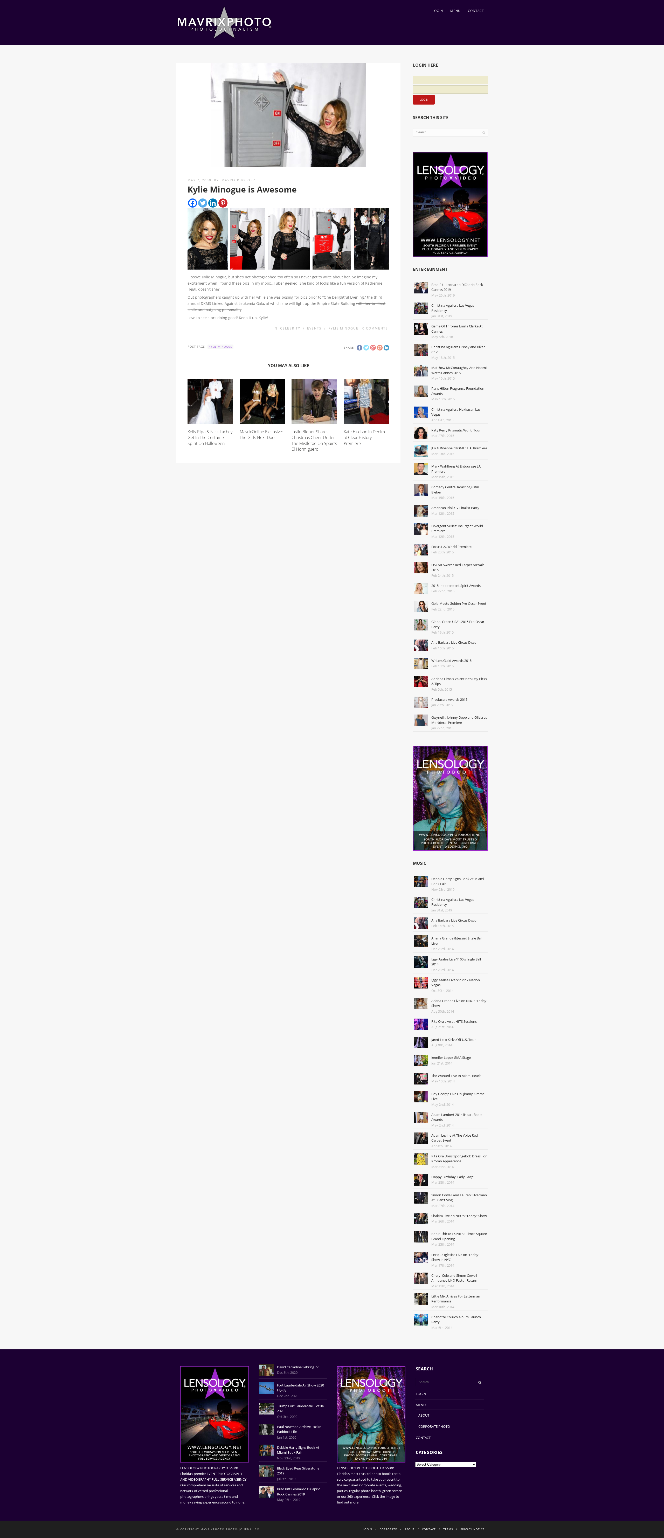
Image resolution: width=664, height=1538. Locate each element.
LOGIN (437, 11)
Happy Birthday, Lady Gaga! (452, 1177)
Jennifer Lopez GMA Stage (451, 1057)
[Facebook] (192, 203)
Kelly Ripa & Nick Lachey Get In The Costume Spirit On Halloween (210, 437)
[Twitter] (202, 203)
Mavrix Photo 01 (239, 180)
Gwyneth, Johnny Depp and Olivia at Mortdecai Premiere (459, 720)
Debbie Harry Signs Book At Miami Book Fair (298, 1450)
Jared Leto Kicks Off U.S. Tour (453, 1039)
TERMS (448, 1529)
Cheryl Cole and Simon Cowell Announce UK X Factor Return (454, 1278)
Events (314, 328)
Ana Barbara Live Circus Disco (453, 642)
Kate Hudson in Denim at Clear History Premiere (364, 437)
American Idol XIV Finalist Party (455, 507)
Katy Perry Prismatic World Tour (456, 430)
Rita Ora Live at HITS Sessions (454, 1021)
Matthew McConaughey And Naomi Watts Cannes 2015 (459, 370)
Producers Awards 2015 (449, 699)
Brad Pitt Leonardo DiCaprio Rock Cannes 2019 (298, 1491)
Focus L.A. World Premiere (451, 546)
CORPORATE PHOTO (434, 1426)
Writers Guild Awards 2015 (451, 660)
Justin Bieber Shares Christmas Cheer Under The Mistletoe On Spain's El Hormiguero (314, 440)
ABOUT (423, 1415)
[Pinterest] (222, 203)
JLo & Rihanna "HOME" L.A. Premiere (459, 448)
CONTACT (476, 11)
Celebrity (290, 328)
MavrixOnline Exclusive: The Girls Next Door (261, 434)
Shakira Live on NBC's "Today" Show (459, 1215)
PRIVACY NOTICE (472, 1529)
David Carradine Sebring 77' (298, 1367)
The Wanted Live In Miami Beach (456, 1075)
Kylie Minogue (343, 328)
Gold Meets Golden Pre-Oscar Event (458, 603)
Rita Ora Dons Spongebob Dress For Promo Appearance (459, 1159)
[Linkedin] (212, 203)
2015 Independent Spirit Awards (456, 585)
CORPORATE (388, 1529)
